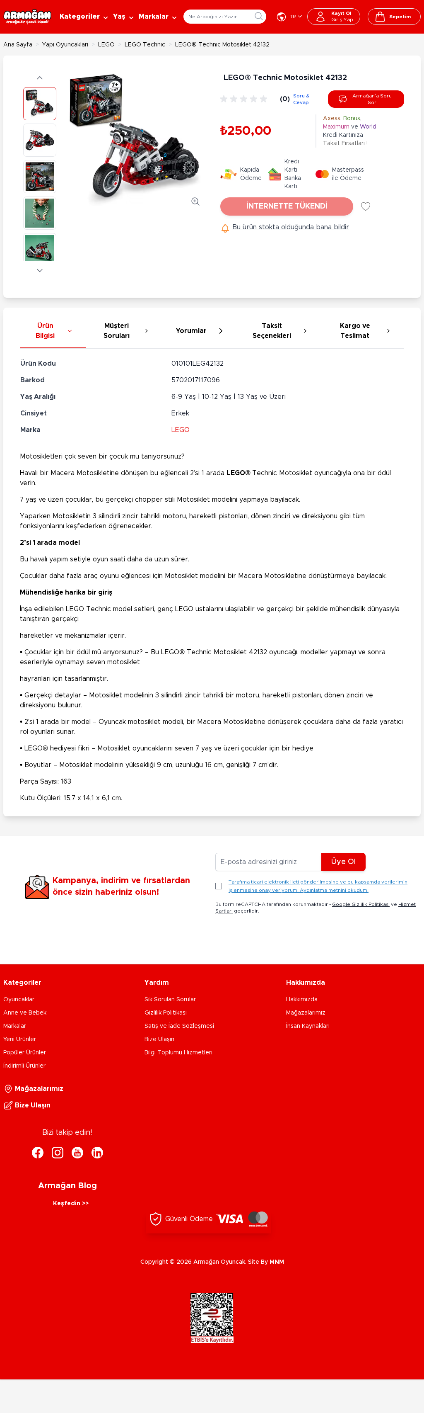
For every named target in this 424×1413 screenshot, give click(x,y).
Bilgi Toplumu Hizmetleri (178, 1053)
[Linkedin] (97, 1152)
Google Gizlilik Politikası (361, 904)
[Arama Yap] (259, 16)
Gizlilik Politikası (166, 1013)
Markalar (14, 1026)
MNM (277, 1262)
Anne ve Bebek (24, 1013)
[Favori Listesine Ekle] (365, 206)
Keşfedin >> (71, 1204)
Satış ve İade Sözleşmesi (179, 1026)
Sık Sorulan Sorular (170, 1000)
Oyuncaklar (18, 1000)
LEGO (106, 45)
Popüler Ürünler (24, 1053)
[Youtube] (77, 1152)
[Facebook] (37, 1152)
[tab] (53, 331)
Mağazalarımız (305, 1013)
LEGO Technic (145, 45)
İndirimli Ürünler (24, 1066)
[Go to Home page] (27, 16)
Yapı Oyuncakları (65, 45)
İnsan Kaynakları (308, 1026)
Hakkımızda (302, 1000)
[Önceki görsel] (40, 78)
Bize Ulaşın (159, 1039)
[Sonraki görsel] (40, 270)
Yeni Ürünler (19, 1039)
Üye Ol (343, 862)
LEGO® (238, 473)
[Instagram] (57, 1152)
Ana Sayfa (17, 45)
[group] (245, 99)
